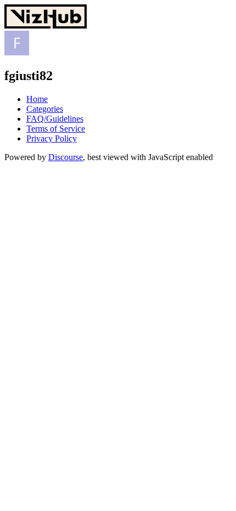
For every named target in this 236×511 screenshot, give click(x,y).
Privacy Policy (51, 138)
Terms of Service (55, 128)
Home (37, 99)
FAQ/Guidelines (54, 118)
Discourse (65, 157)
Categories (44, 108)
